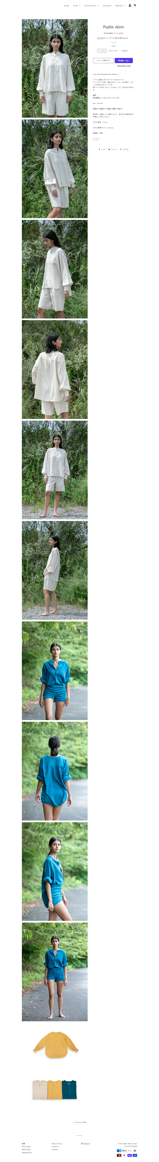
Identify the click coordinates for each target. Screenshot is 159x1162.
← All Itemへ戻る (79, 1122)
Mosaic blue (113, 50)
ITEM (75, 5)
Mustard (125, 50)
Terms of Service (57, 1143)
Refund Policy (26, 1149)
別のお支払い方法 (123, 66)
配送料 (99, 38)
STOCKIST (107, 5)
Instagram (86, 1143)
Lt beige (102, 50)
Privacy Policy (26, 1146)
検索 (23, 1143)
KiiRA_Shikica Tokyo (130, 1143)
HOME (66, 5)
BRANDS (119, 5)
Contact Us (55, 1146)
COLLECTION (90, 5)
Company (55, 1149)
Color (113, 46)
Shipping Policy (27, 1152)
